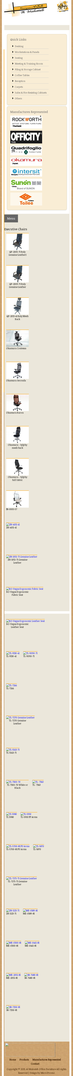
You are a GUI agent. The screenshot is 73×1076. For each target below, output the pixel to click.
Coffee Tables (22, 75)
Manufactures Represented (46, 1059)
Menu (11, 218)
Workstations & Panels (27, 52)
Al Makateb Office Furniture (41, 1069)
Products (24, 1059)
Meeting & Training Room (29, 63)
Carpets (19, 86)
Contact (35, 1063)
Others (18, 98)
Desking (19, 46)
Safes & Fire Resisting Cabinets (31, 92)
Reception (20, 81)
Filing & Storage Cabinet (28, 69)
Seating (19, 57)
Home (12, 1059)
